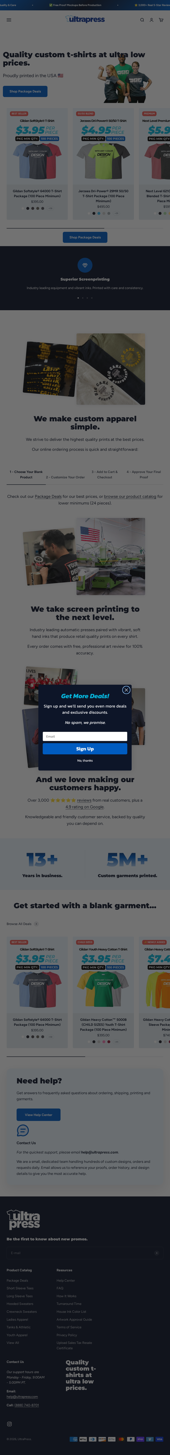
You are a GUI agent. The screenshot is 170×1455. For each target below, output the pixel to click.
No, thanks (85, 760)
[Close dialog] (126, 690)
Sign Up (85, 748)
